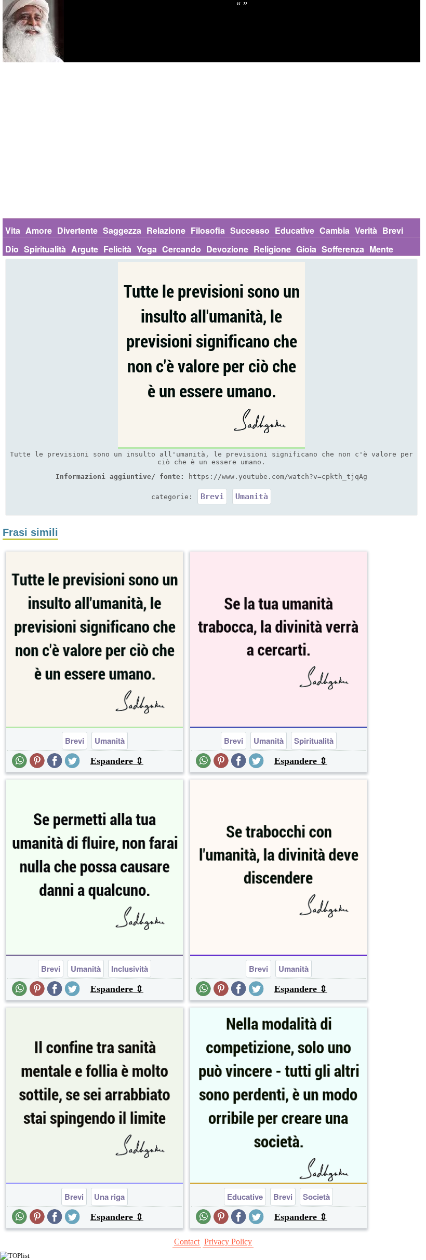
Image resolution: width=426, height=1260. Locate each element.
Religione (272, 249)
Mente (381, 249)
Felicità (117, 249)
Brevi (392, 230)
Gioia (306, 249)
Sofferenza (343, 249)
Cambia (335, 230)
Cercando (181, 249)
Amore (38, 230)
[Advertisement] (211, 140)
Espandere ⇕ (116, 761)
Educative (294, 230)
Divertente (77, 230)
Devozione (227, 249)
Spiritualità (45, 249)
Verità (366, 230)
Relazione (166, 230)
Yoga (147, 249)
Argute (84, 249)
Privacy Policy (228, 1241)
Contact (186, 1241)
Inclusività (129, 968)
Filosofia (208, 230)
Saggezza (122, 230)
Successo (250, 230)
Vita (12, 230)
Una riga (109, 1196)
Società (316, 1196)
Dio (12, 249)
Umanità (251, 496)
